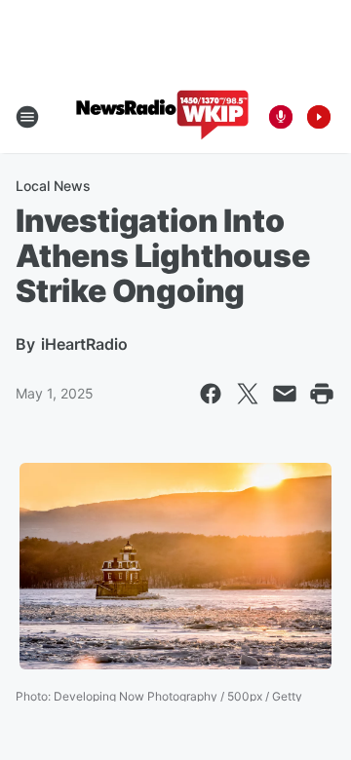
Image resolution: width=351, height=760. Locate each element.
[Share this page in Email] (284, 393)
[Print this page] (321, 393)
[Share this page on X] (247, 393)
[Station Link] (162, 117)
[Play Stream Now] (319, 117)
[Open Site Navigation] (27, 117)
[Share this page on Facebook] (210, 393)
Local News (53, 185)
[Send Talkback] (280, 117)
